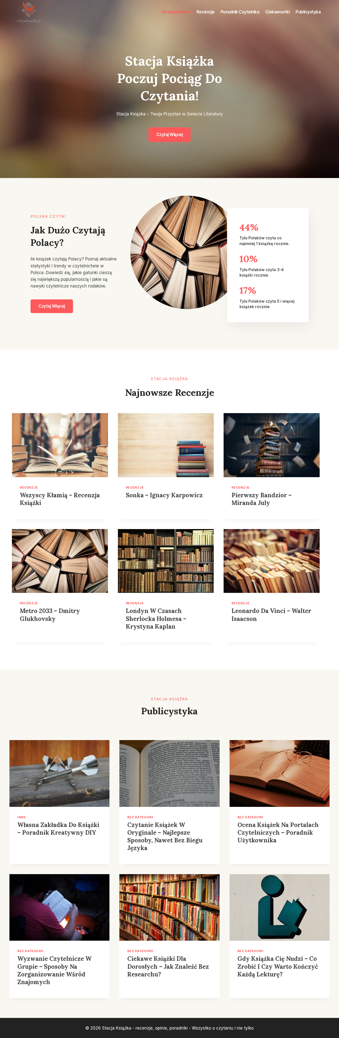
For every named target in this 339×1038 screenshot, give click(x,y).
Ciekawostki (277, 11)
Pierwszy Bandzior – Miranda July (262, 499)
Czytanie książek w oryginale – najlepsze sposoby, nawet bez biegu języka (165, 836)
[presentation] (60, 445)
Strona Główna (176, 11)
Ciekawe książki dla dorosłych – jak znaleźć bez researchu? (168, 966)
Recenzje (206, 11)
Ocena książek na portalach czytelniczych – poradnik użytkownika (278, 832)
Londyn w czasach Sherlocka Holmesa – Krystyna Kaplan (156, 618)
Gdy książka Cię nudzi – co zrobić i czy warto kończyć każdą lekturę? (277, 966)
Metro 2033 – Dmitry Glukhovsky (50, 614)
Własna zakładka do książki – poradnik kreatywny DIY (58, 828)
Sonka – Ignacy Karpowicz (164, 495)
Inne (21, 817)
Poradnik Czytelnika (240, 11)
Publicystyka (308, 11)
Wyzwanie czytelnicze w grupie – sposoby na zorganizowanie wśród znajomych (54, 970)
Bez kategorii (140, 817)
